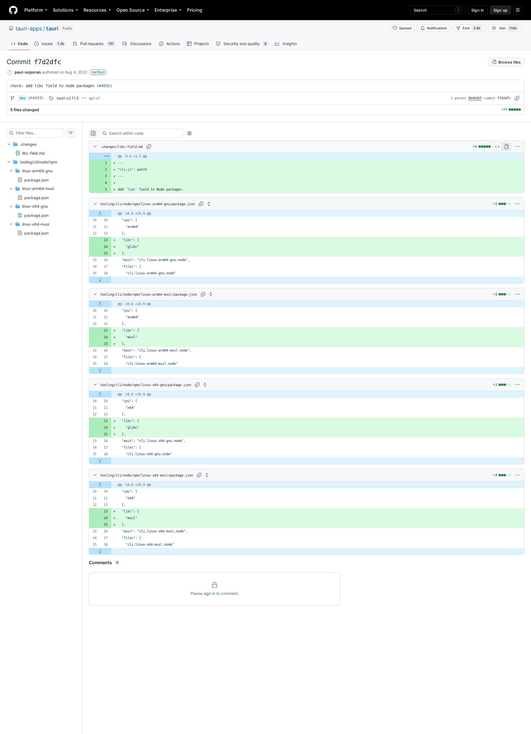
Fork (471, 28)
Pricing (194, 10)
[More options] (517, 146)
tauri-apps (28, 28)
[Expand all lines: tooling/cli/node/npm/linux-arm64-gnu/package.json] (209, 204)
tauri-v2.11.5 (68, 98)
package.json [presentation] (36, 179)
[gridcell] (306, 156)
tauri (52, 28)
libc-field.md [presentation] (33, 152)
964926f (475, 98)
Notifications (437, 28)
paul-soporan (28, 72)
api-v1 (94, 98)
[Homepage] (13, 10)
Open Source (130, 10)
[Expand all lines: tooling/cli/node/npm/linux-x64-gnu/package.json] (205, 385)
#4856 (104, 86)
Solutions (63, 10)
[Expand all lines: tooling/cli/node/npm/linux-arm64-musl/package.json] (211, 294)
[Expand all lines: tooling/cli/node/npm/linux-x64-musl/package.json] (207, 475)
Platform (33, 10)
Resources (95, 10)
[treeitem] (41, 148)
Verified (98, 72)
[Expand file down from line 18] (100, 280)
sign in (209, 593)
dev (22, 98)
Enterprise (166, 10)
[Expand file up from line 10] (100, 213)
